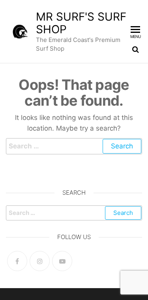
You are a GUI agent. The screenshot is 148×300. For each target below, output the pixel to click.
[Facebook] (17, 261)
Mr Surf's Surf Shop (81, 23)
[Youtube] (62, 261)
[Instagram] (40, 261)
